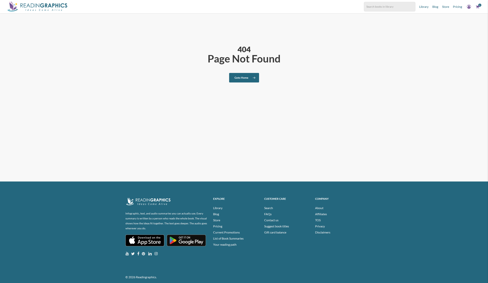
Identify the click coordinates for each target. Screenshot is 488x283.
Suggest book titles (276, 226)
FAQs (268, 214)
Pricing (217, 226)
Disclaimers (322, 232)
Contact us (271, 220)
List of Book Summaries (228, 238)
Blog (216, 214)
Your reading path (225, 244)
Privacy (320, 226)
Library (217, 208)
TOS (318, 220)
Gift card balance (275, 232)
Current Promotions (226, 232)
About (319, 208)
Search (268, 208)
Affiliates (321, 214)
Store (216, 220)
